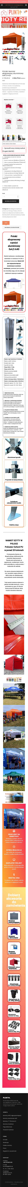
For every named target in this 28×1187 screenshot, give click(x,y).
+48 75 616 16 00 (9, 5)
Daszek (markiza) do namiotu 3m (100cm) (12, 165)
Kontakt (5, 1139)
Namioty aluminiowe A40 (10, 1118)
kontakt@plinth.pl (18, 5)
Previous (2, 59)
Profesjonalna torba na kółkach (11, 177)
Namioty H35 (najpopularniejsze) (12, 1115)
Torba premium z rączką (13, 175)
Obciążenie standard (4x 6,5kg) (11, 168)
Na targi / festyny (12, 211)
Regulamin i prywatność (9, 1151)
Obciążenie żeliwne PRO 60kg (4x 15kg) (13, 181)
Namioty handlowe (16, 215)
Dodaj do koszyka (11, 201)
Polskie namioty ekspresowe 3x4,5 (13, 21)
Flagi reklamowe (7, 1127)
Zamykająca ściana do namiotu (11, 157)
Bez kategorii (12, 209)
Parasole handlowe (8, 1130)
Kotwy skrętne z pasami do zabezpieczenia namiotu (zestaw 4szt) (12, 188)
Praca (4, 1148)
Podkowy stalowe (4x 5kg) (14, 173)
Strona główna (8, 19)
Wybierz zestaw (9, 99)
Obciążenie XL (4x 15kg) (13, 171)
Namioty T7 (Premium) (9, 1121)
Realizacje (6, 1142)
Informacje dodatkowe (12, 227)
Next (25, 59)
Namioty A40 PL (6, 215)
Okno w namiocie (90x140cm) (14, 162)
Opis (6, 223)
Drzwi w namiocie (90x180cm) (14, 160)
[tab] (6, 223)
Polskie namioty (18, 19)
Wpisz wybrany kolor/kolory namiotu (12, 141)
